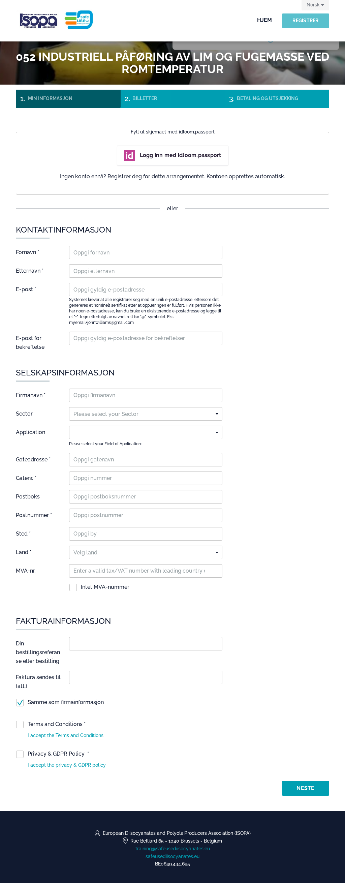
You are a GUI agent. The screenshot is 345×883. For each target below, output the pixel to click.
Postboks (28, 496)
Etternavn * (29, 271)
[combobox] (145, 414)
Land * (23, 552)
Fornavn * (27, 252)
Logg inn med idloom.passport (180, 155)
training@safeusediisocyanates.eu (172, 848)
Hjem (264, 20)
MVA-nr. (25, 571)
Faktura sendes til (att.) (38, 681)
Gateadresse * (33, 459)
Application (30, 432)
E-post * (26, 289)
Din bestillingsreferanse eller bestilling (38, 652)
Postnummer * (34, 515)
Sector (24, 413)
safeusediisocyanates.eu (172, 856)
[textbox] (145, 414)
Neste (305, 788)
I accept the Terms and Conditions (65, 735)
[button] (65, 735)
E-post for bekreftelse (30, 342)
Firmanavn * (30, 395)
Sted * (23, 533)
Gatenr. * (26, 478)
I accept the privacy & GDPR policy (67, 765)
